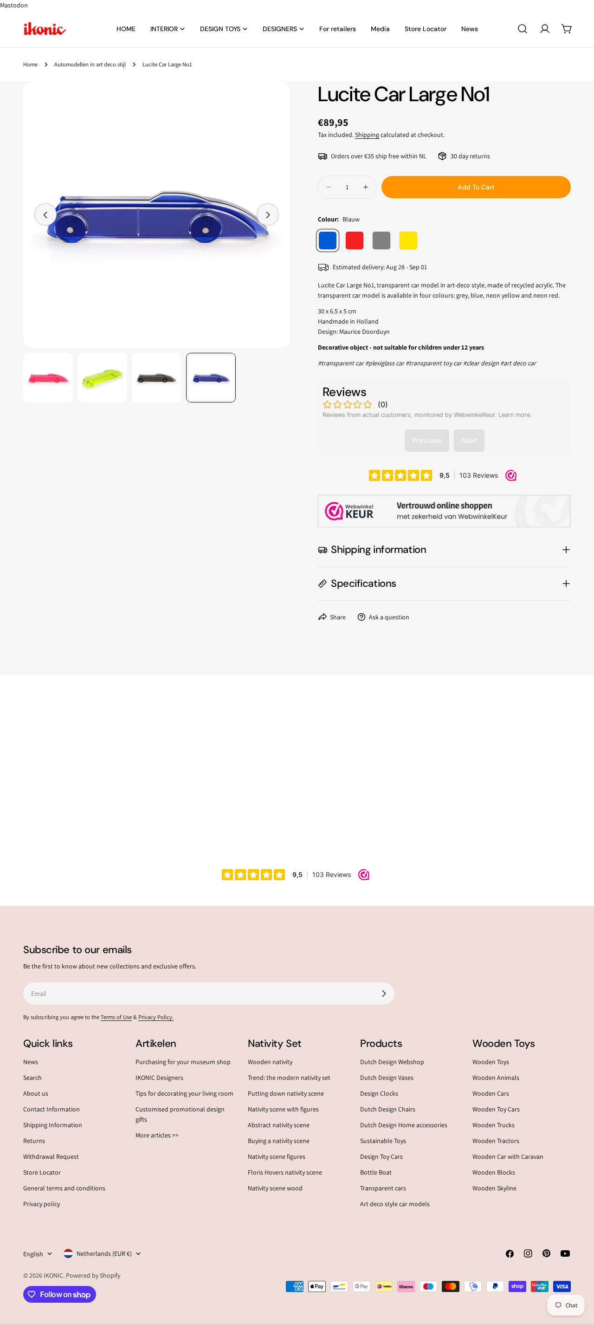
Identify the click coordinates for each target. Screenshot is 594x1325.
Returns (34, 1141)
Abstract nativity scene (279, 1125)
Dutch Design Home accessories (403, 1125)
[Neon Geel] (408, 240)
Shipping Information (52, 1125)
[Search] (522, 28)
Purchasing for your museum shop (183, 1062)
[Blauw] (327, 240)
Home (30, 64)
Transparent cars (383, 1188)
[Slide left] (45, 215)
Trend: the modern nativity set (289, 1078)
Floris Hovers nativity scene (285, 1173)
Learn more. (515, 414)
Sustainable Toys (383, 1141)
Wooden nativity (270, 1062)
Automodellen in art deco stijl (90, 64)
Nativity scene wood (275, 1188)
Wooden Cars (490, 1094)
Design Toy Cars (381, 1157)
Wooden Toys (490, 1062)
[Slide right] (268, 215)
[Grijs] (381, 240)
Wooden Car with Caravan (507, 1157)
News (30, 1062)
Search (32, 1078)
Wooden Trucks (493, 1125)
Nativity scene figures (276, 1157)
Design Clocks (379, 1094)
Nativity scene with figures (283, 1109)
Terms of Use (116, 1017)
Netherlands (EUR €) (104, 1253)
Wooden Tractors (495, 1141)
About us (35, 1094)
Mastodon (14, 5)
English (33, 1253)
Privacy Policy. (156, 1017)
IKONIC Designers (159, 1078)
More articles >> (157, 1135)
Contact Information (51, 1109)
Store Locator (42, 1173)
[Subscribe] (384, 993)
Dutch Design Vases (386, 1078)
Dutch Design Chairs (387, 1109)
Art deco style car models (395, 1204)
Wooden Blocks (493, 1173)
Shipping (367, 134)
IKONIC (53, 1275)
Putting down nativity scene (286, 1094)
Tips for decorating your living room (184, 1094)
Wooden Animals (495, 1078)
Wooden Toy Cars (496, 1109)
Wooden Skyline (494, 1188)
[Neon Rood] (354, 240)
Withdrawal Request (51, 1157)
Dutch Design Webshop (392, 1062)
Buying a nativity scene (279, 1141)
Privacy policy (41, 1204)
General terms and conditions (64, 1188)
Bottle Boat (376, 1173)
